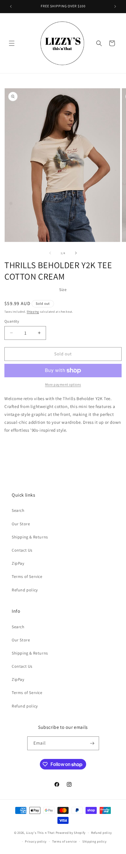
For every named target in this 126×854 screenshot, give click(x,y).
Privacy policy (36, 841)
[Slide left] (50, 253)
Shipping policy (94, 841)
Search (18, 510)
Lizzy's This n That (40, 833)
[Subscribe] (92, 743)
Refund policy (25, 590)
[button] (11, 43)
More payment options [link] (63, 384)
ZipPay (18, 563)
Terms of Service (27, 576)
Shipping (33, 312)
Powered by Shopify (71, 833)
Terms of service (64, 841)
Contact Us (22, 550)
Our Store (21, 523)
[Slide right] (75, 253)
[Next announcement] (115, 6)
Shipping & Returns (30, 537)
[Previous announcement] (10, 6)
